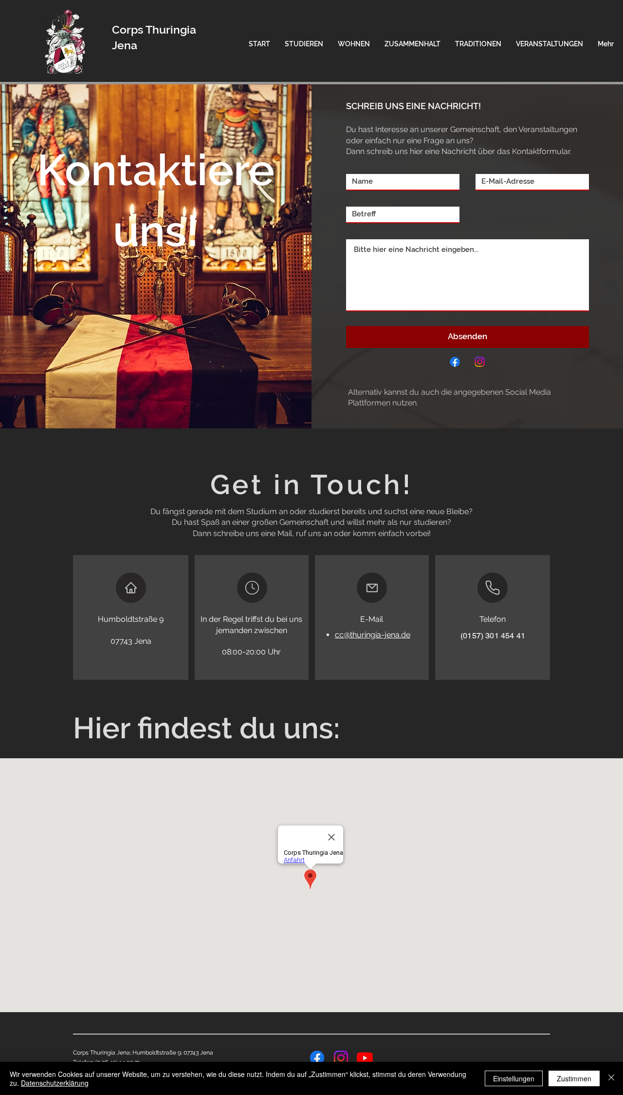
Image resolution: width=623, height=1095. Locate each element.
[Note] (252, 588)
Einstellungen (513, 1078)
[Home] (131, 588)
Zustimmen (574, 1078)
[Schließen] (611, 1078)
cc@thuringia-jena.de (372, 634)
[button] (303, 44)
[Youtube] (364, 1057)
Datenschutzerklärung (55, 1083)
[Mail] (372, 588)
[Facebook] (454, 361)
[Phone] (492, 588)
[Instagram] (479, 361)
